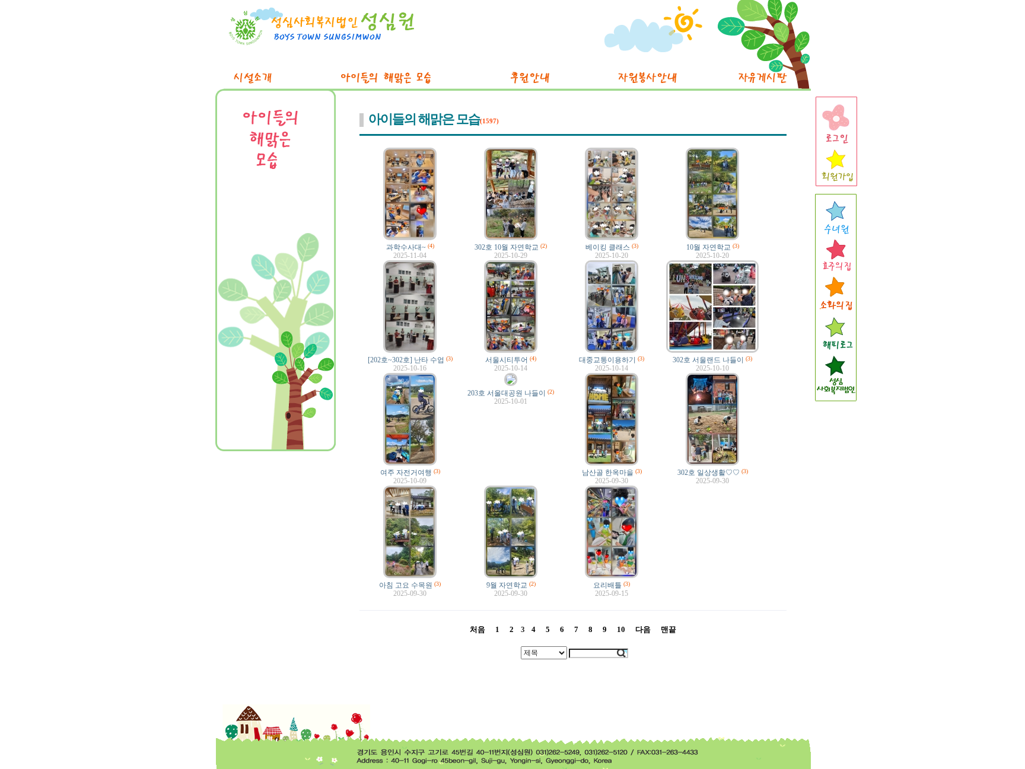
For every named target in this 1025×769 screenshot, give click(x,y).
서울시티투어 (506, 360)
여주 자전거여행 (406, 472)
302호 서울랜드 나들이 (708, 360)
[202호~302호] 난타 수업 (406, 360)
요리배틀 (607, 585)
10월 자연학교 (708, 247)
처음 (477, 629)
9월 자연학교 (506, 585)
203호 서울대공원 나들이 (506, 393)
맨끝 (668, 629)
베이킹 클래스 (607, 247)
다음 (643, 629)
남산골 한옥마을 (608, 472)
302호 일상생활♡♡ (708, 472)
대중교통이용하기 (607, 360)
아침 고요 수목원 (405, 585)
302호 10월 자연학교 (507, 247)
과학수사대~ (406, 247)
